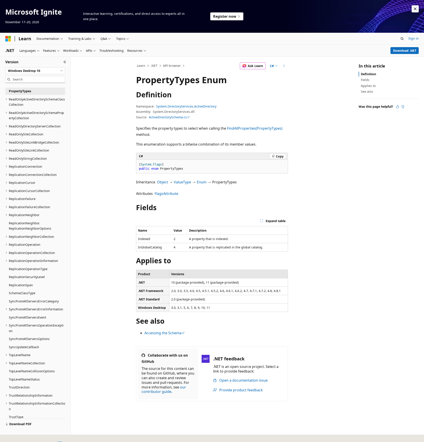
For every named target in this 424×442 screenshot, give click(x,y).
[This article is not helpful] (402, 106)
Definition (368, 74)
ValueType (182, 182)
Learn (141, 65)
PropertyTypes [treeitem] (20, 91)
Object (162, 182)
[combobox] (35, 70)
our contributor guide (164, 389)
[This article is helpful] (397, 106)
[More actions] (284, 65)
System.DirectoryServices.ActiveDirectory (186, 106)
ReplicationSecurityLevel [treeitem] (27, 277)
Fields (365, 80)
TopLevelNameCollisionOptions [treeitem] (32, 371)
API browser (172, 65)
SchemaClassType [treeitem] (22, 293)
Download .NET (404, 50)
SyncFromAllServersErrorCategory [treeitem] (34, 301)
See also (367, 91)
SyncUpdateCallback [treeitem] (24, 347)
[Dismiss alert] (415, 8)
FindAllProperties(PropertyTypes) (254, 128)
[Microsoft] (8, 39)
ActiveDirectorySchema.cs (168, 117)
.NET (154, 65)
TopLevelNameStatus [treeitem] (24, 379)
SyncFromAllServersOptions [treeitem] (29, 339)
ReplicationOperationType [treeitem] (28, 269)
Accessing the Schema (163, 333)
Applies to (368, 86)
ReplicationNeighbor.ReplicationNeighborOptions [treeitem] (30, 226)
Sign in (413, 38)
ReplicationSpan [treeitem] (21, 285)
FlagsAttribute (166, 193)
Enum (201, 182)
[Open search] (402, 39)
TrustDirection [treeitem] (19, 387)
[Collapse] (65, 61)
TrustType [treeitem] (16, 417)
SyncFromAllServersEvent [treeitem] (27, 317)
